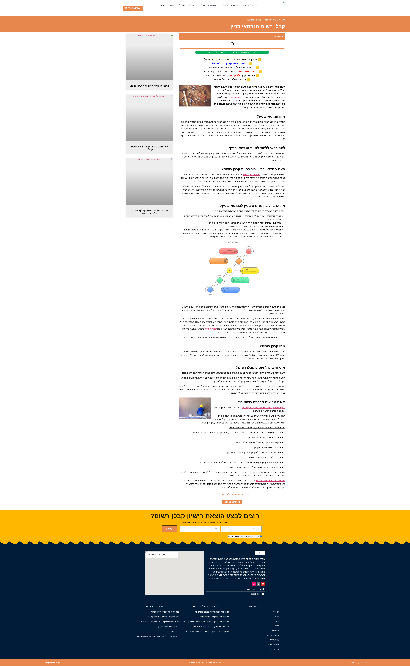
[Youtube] (263, 584)
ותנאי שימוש (232, 536)
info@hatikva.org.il (52, 663)
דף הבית (282, 20)
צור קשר (164, 5)
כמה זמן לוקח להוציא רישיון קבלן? (149, 86)
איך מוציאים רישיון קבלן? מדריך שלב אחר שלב (149, 212)
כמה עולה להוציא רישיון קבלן (167, 627)
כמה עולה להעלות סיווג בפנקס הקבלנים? (212, 612)
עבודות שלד (211, 329)
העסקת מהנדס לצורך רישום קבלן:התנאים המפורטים (207, 631)
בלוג (172, 5)
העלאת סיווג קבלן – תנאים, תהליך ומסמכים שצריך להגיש (205, 622)
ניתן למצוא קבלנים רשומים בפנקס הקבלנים (263, 407)
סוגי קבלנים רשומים (249, 5)
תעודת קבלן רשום (251, 174)
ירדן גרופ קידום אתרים (358, 663)
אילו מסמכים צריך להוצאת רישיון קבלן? (149, 148)
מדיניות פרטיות (242, 536)
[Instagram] (254, 584)
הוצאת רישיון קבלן (230, 5)
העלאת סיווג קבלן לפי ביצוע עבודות (214, 617)
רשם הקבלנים (236, 97)
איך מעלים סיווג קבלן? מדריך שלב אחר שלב (211, 627)
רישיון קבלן (174, 631)
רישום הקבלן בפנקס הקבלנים (270, 480)
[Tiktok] (258, 584)
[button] (182, 36)
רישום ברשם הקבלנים (208, 5)
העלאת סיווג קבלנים (185, 5)
